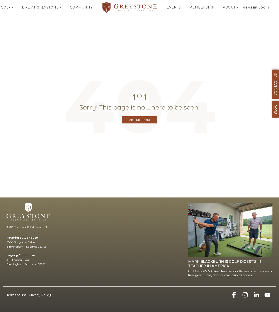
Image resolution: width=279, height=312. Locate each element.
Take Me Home (139, 119)
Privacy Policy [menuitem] (40, 295)
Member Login (255, 7)
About (229, 7)
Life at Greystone (40, 7)
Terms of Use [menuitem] (17, 295)
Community (81, 7)
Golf (6, 7)
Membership (202, 7)
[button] (234, 296)
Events (174, 7)
